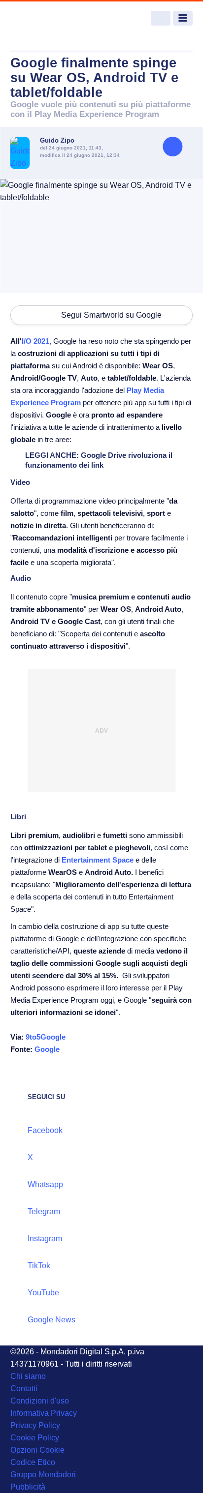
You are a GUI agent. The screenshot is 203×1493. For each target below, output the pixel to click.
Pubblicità (27, 1487)
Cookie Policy (34, 1437)
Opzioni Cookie (37, 1450)
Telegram (44, 1211)
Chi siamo (28, 1376)
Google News (51, 1319)
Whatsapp (45, 1184)
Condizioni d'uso (39, 1401)
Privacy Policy (35, 1425)
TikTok (39, 1265)
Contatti (23, 1388)
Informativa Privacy (43, 1413)
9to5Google (46, 1037)
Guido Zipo (57, 140)
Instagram (45, 1238)
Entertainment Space (98, 860)
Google (47, 1049)
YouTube (43, 1292)
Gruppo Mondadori (43, 1474)
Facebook (45, 1130)
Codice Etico (32, 1462)
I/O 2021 (35, 341)
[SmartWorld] (47, 18)
